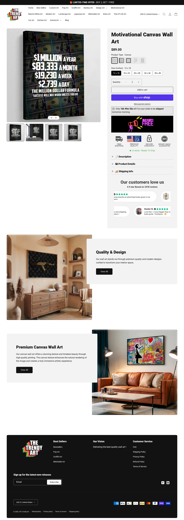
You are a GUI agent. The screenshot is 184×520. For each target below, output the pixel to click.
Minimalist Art (59, 462)
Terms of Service (140, 466)
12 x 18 (116, 73)
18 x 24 (126, 73)
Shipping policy (74, 511)
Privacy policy (48, 511)
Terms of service (61, 511)
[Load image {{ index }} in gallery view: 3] (53, 132)
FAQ (134, 447)
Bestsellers (57, 447)
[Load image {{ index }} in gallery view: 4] (72, 132)
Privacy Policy (139, 457)
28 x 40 (158, 73)
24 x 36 (147, 73)
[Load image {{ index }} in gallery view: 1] (15, 132)
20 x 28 (137, 73)
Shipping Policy (139, 452)
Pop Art (56, 452)
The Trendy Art (24, 512)
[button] (164, 14)
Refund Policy (138, 462)
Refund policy (36, 511)
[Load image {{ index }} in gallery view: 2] (34, 132)
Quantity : (117, 82)
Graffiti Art (57, 457)
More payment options (142, 104)
